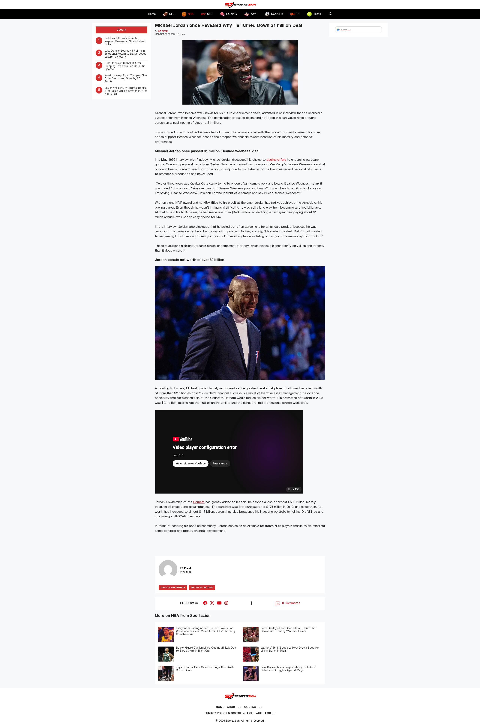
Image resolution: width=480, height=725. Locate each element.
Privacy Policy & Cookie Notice (229, 713)
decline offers (276, 159)
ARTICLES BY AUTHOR (173, 588)
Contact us (253, 707)
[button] (330, 14)
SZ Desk (202, 588)
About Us (234, 707)
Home (152, 14)
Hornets (199, 502)
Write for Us (265, 713)
